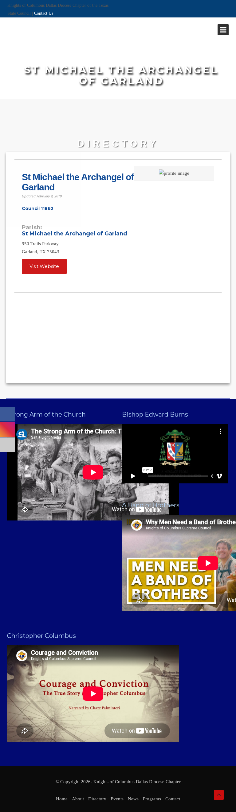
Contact (172, 798)
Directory (97, 798)
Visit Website (44, 266)
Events (117, 798)
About (78, 798)
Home (62, 798)
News (133, 798)
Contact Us (43, 13)
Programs (152, 798)
